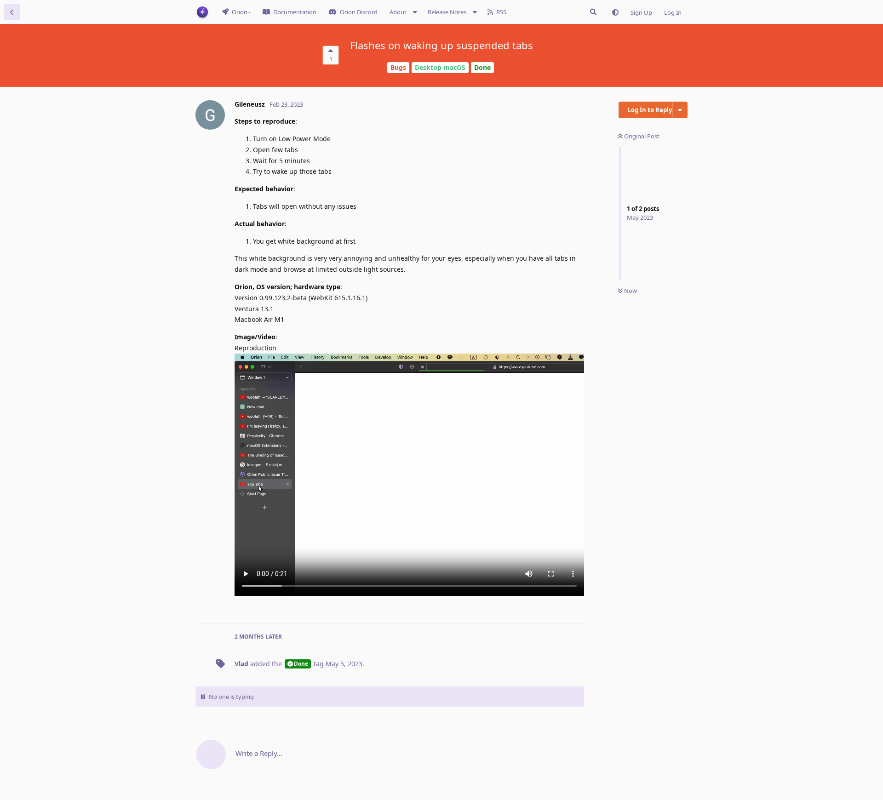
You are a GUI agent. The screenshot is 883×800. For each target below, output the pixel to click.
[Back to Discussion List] (12, 12)
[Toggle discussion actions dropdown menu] (680, 110)
